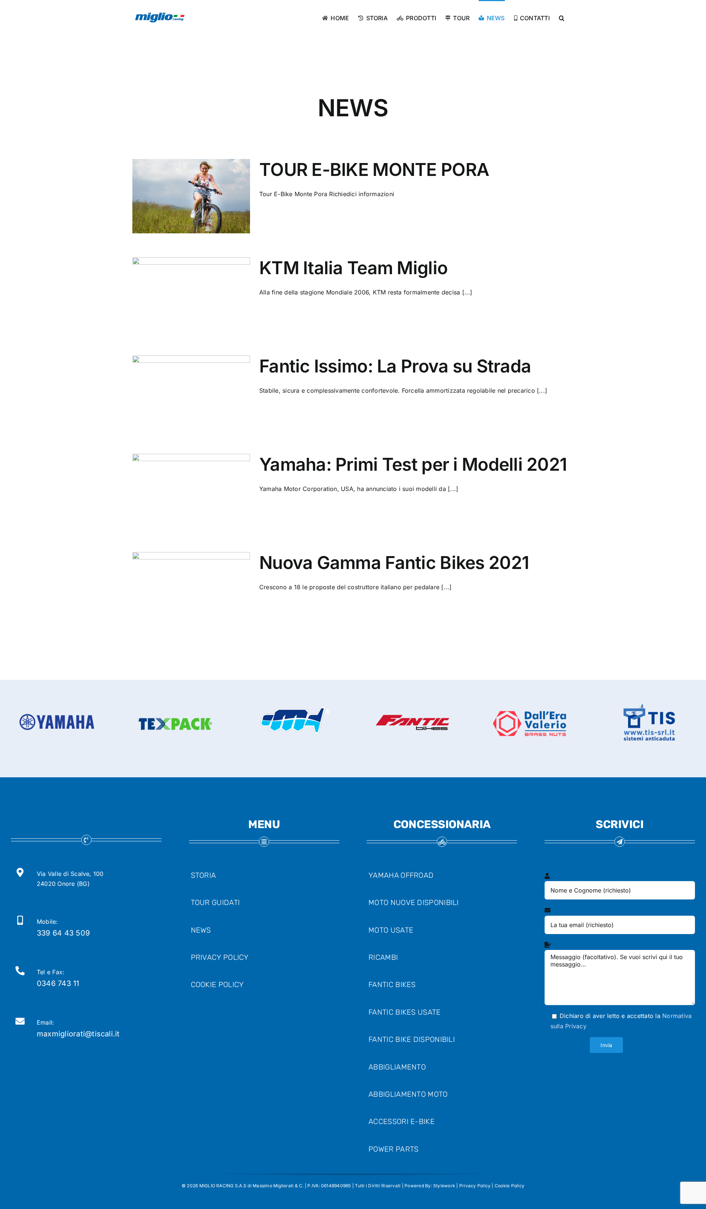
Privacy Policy (475, 1185)
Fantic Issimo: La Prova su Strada (395, 366)
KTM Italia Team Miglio (353, 268)
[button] (561, 17)
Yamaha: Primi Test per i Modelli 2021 (413, 464)
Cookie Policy (509, 1185)
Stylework (444, 1185)
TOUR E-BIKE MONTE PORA (374, 169)
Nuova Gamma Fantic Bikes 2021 (394, 562)
